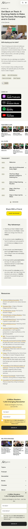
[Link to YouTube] (11, 115)
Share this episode (14, 213)
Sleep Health (6, 357)
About (3, 490)
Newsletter (4, 476)
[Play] (14, 32)
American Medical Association (11, 300)
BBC (4, 336)
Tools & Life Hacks (6, 78)
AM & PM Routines (12, 75)
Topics (3, 467)
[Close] (26, 493)
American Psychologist (9, 375)
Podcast (4, 472)
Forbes (5, 353)
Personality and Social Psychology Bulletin (14, 340)
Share (6, 83)
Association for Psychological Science (13, 380)
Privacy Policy (19, 422)
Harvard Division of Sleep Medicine (12, 315)
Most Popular (17, 78)
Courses (4, 485)
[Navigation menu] (25, 2)
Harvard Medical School (9, 319)
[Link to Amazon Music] (11, 102)
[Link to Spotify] (11, 108)
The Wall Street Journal (9, 310)
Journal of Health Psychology (11, 328)
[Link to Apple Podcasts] (11, 96)
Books (3, 480)
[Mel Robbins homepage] (5, 2)
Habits (3, 75)
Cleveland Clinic (7, 306)
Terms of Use (14, 423)
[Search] (22, 2)
